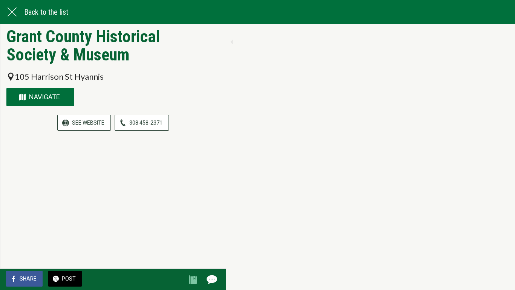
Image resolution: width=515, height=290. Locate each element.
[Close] (12, 12)
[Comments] (211, 279)
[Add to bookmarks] (193, 279)
